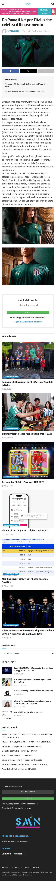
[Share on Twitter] (28, 71)
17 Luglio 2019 (19, 674)
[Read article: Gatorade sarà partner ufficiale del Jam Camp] (7, 693)
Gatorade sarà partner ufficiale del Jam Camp (33, 691)
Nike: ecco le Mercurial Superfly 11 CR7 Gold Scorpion (24, 764)
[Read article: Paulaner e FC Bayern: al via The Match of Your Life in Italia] (28, 360)
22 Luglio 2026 (7, 389)
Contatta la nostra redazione (14, 854)
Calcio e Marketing (11, 377)
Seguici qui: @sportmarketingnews (28, 322)
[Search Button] (52, 4)
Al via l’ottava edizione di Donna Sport (17, 755)
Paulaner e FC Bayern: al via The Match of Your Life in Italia (26, 742)
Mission (5, 867)
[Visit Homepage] (28, 4)
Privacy (36, 867)
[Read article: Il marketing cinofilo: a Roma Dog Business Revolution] (7, 682)
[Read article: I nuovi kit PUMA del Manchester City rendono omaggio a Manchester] (7, 670)
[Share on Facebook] (10, 71)
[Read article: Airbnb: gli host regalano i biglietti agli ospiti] (28, 509)
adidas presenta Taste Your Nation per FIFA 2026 (25, 91)
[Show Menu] (3, 4)
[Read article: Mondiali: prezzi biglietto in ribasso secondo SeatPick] (28, 557)
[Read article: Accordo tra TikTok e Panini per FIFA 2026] (28, 460)
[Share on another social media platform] (46, 71)
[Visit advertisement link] (28, 11)
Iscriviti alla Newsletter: (28, 300)
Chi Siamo (16, 867)
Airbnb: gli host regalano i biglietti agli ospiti (25, 530)
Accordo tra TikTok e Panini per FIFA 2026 (23, 482)
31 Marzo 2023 (20, 707)
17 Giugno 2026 (8, 486)
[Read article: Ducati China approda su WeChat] (7, 715)
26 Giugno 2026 (8, 437)
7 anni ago (27, 31)
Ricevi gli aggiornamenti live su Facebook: (28, 317)
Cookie (26, 867)
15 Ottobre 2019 (20, 685)
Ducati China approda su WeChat (28, 712)
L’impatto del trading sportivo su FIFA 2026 (19, 751)
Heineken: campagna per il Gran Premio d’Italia (21, 746)
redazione (14, 31)
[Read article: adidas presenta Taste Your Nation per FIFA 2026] (28, 412)
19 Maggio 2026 (8, 638)
